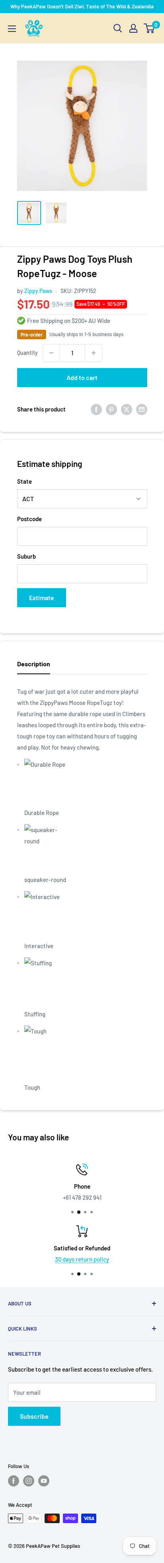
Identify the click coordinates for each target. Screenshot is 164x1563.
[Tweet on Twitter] (126, 409)
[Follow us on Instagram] (28, 1480)
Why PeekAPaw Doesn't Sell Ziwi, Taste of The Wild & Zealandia (82, 6)
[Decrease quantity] (51, 352)
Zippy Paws (38, 290)
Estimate (41, 597)
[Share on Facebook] (96, 409)
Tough (32, 1087)
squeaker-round (45, 879)
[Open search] (117, 28)
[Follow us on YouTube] (43, 1480)
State (24, 481)
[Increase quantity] (93, 352)
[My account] (133, 28)
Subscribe (34, 1416)
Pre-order (32, 334)
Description (33, 663)
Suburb (26, 556)
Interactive (38, 945)
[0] (149, 28)
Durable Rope (41, 812)
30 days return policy (82, 1259)
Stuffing (34, 1014)
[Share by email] (141, 409)
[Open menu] (12, 29)
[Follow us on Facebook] (13, 1480)
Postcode (29, 518)
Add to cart (82, 377)
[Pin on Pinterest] (111, 409)
